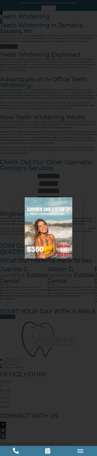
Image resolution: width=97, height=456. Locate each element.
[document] (48, 228)
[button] (69, 200)
